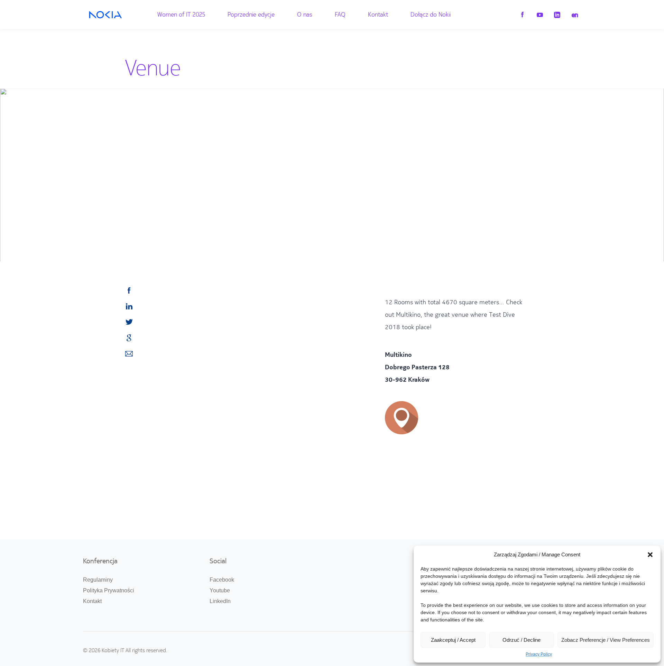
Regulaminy (98, 580)
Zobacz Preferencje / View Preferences (605, 640)
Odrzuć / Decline (521, 640)
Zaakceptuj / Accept (453, 640)
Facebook (222, 580)
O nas (304, 14)
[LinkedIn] (557, 15)
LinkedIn (220, 601)
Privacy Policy (539, 654)
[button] (650, 554)
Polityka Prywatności (108, 590)
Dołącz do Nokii (431, 14)
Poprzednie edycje (251, 14)
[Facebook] (522, 15)
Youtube (220, 590)
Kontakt (378, 14)
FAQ (340, 14)
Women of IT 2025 (181, 14)
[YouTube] (540, 15)
